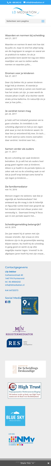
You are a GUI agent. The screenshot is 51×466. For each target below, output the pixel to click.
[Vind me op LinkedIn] (9, 302)
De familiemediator (16, 186)
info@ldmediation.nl (15, 285)
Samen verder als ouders (19, 149)
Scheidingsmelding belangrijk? (23, 224)
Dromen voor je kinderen (19, 73)
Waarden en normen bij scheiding (24, 35)
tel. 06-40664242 (13, 281)
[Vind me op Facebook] (6, 302)
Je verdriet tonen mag (18, 111)
